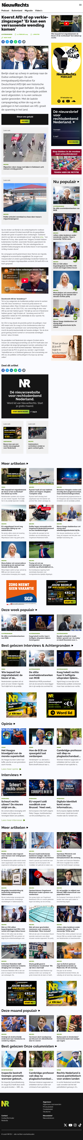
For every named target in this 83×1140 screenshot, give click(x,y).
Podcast (5, 10)
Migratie (29, 10)
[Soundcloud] (73, 101)
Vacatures (47, 1112)
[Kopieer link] (24, 41)
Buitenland (17, 10)
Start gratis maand (20, 411)
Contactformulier (7, 1118)
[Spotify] (59, 101)
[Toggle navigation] (80, 5)
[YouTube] (68, 101)
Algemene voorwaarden (52, 1104)
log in (34, 412)
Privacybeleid (48, 1107)
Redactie (4, 1120)
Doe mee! (25, 121)
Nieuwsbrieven (48, 1118)
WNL (42, 237)
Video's (38, 10)
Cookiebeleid (48, 1109)
